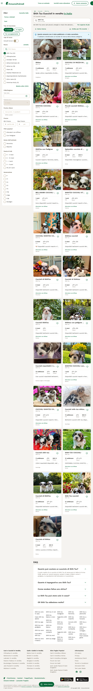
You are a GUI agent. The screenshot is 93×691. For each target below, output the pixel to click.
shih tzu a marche (71, 638)
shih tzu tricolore (60, 623)
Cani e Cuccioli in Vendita (12, 650)
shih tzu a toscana (83, 618)
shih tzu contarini (49, 631)
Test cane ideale (80, 668)
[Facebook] (76, 672)
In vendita (8, 29)
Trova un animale (43, 3)
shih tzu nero (39, 630)
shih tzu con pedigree (39, 626)
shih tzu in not (51, 612)
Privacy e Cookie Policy (39, 686)
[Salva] (57, 63)
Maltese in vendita (10, 668)
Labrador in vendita (10, 658)
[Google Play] (66, 679)
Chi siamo (78, 653)
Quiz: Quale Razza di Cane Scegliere (58, 666)
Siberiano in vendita (33, 668)
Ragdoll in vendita (33, 658)
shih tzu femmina (71, 613)
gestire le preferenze (63, 686)
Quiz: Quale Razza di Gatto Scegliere (59, 671)
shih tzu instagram (60, 613)
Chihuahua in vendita (10, 653)
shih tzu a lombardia (71, 628)
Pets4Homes (11, 678)
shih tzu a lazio (83, 623)
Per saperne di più (83, 25)
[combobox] (14, 96)
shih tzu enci (50, 635)
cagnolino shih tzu (62, 618)
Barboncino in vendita (11, 656)
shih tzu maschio (71, 618)
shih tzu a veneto (71, 633)
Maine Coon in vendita (34, 653)
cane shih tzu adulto (39, 618)
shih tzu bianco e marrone (60, 639)
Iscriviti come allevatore (62, 3)
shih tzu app (39, 622)
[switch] (16, 40)
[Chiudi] (88, 34)
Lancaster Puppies (22, 680)
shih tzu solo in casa (39, 613)
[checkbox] (5, 53)
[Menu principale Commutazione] (2, 3)
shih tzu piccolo (60, 628)
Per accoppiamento (11, 34)
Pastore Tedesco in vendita (12, 661)
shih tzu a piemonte (83, 613)
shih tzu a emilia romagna (83, 629)
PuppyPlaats (28, 678)
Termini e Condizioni (81, 663)
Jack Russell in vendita (11, 666)
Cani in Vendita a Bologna (58, 658)
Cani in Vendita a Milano (58, 653)
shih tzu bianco (48, 626)
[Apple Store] (82, 679)
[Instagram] (80, 672)
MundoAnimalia (40, 678)
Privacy (77, 656)
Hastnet (20, 678)
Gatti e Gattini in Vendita (35, 650)
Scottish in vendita (33, 663)
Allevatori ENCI (80, 666)
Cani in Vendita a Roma (57, 656)
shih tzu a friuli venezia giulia (84, 635)
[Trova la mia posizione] (26, 96)
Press (76, 661)
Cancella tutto (24, 13)
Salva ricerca (41, 29)
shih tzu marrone (49, 621)
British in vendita (32, 656)
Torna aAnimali (9, 17)
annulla (26, 45)
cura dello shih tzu (38, 634)
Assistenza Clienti (81, 658)
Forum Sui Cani (55, 661)
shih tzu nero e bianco (39, 639)
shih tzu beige (50, 639)
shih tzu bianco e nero (50, 616)
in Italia (68, 13)
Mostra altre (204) (22, 86)
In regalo (19, 29)
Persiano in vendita (33, 666)
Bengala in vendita (33, 661)
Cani (5, 21)
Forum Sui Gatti (55, 663)
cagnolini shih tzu (61, 633)
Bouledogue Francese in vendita (14, 663)
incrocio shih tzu (72, 623)
